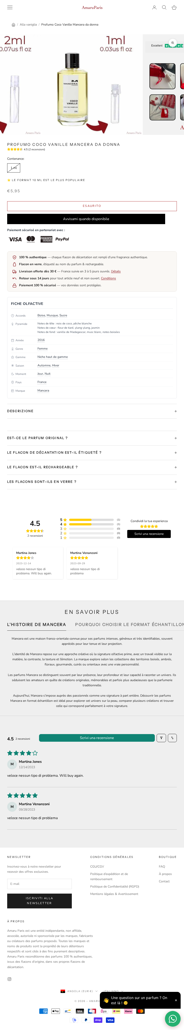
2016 (41, 340)
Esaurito (92, 206)
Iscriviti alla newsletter (39, 900)
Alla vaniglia (28, 24)
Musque (52, 315)
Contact (164, 881)
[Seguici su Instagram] (9, 979)
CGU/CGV (97, 866)
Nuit (47, 374)
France (41, 382)
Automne (43, 365)
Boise (41, 315)
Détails (116, 271)
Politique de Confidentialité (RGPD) (114, 886)
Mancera (43, 390)
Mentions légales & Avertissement (114, 894)
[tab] (36, 625)
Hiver (55, 365)
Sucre (63, 315)
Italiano (111, 991)
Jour (40, 374)
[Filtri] (161, 738)
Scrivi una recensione (97, 737)
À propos (165, 874)
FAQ (162, 866)
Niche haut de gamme (52, 357)
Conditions (108, 278)
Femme (42, 348)
